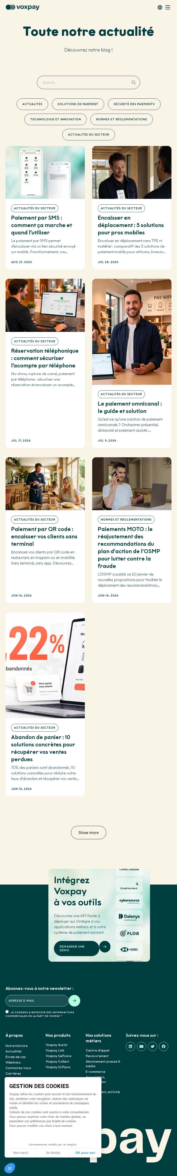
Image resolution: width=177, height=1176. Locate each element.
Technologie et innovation (55, 119)
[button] (9, 1168)
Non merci (20, 1153)
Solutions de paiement (78, 104)
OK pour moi (85, 1153)
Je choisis (53, 1153)
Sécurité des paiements (134, 104)
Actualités (32, 104)
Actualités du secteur (88, 134)
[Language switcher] (160, 7)
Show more (89, 832)
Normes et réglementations (121, 119)
